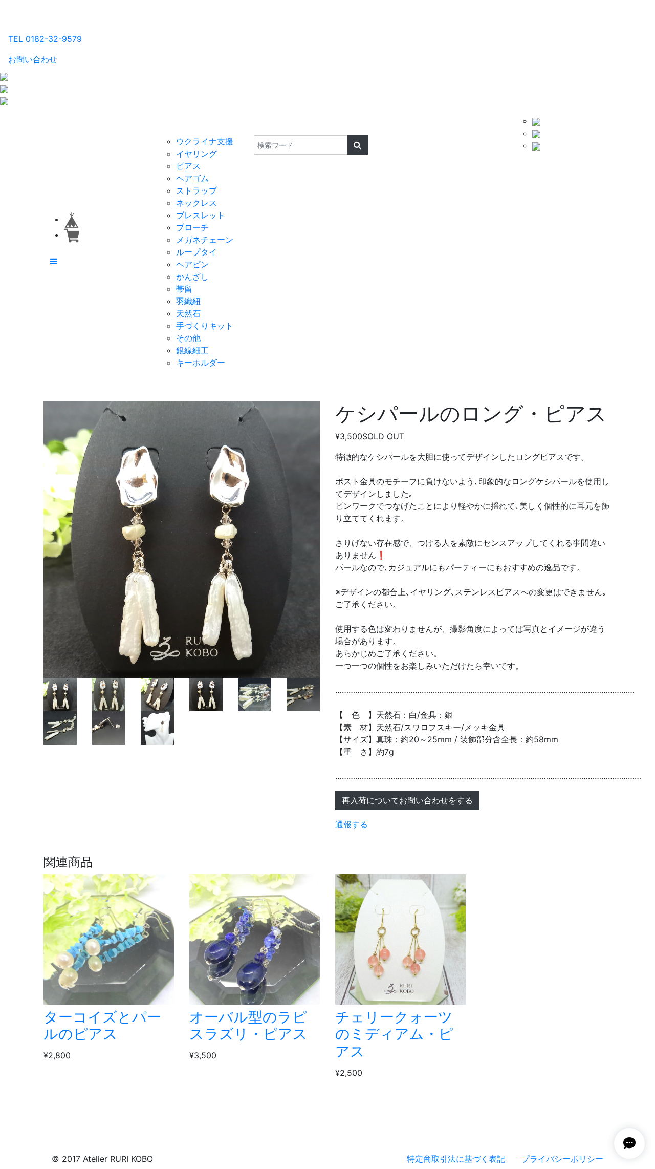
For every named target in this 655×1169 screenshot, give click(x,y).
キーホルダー (200, 362)
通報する (351, 824)
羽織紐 (188, 301)
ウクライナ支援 (204, 141)
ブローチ (192, 227)
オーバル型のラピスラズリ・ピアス (248, 1025)
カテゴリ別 (181, 125)
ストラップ (196, 190)
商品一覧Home (123, 125)
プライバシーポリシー (562, 1159)
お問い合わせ (32, 59)
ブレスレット (200, 215)
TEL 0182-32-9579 (45, 39)
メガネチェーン (204, 240)
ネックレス (196, 203)
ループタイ (196, 252)
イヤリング (196, 153)
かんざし (192, 276)
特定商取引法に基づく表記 (456, 1159)
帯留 (184, 289)
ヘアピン (192, 264)
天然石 (188, 313)
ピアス (188, 166)
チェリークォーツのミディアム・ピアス (394, 1034)
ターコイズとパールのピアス (102, 1025)
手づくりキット (204, 326)
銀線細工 (192, 350)
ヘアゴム (192, 178)
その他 (188, 338)
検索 (246, 125)
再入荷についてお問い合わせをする (407, 800)
